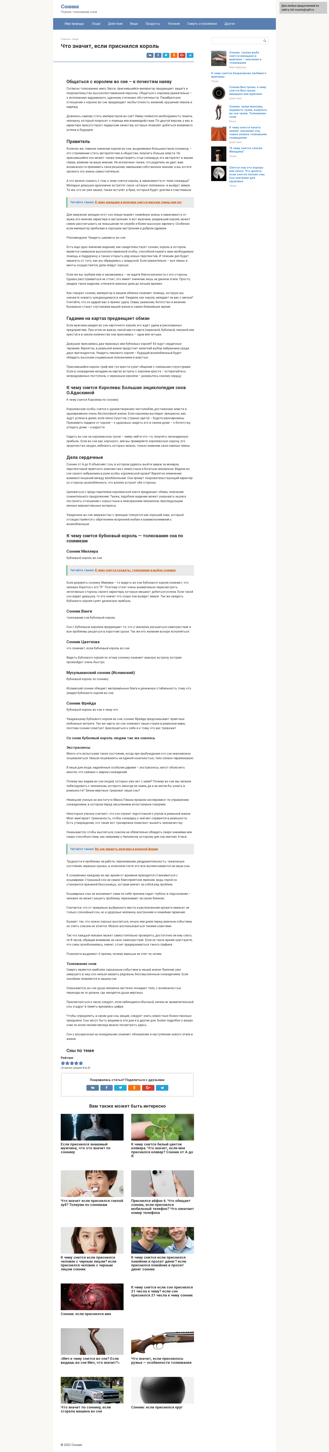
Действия (115, 23)
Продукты (152, 23)
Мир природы (74, 23)
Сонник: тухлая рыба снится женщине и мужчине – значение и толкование (245, 57)
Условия (174, 23)
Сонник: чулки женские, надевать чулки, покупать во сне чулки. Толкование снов (248, 111)
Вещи (134, 23)
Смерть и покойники (202, 23)
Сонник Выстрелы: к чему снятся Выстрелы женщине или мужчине (247, 90)
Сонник (70, 6)
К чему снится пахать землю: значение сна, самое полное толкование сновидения (248, 132)
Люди (96, 23)
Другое (229, 23)
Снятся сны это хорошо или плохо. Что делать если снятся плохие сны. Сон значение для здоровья (247, 174)
